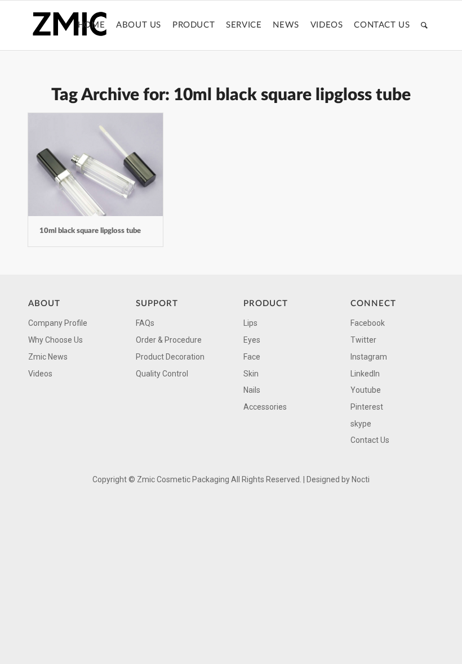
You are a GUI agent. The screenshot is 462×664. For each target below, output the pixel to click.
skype (360, 423)
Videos (40, 373)
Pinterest (366, 406)
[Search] (424, 25)
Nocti (361, 479)
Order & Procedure (169, 339)
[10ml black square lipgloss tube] (95, 164)
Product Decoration (170, 356)
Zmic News (48, 356)
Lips (250, 322)
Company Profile (57, 322)
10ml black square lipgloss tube (90, 231)
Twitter (363, 339)
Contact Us (369, 440)
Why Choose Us (55, 339)
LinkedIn (365, 373)
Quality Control (162, 373)
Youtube (365, 389)
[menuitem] (91, 25)
